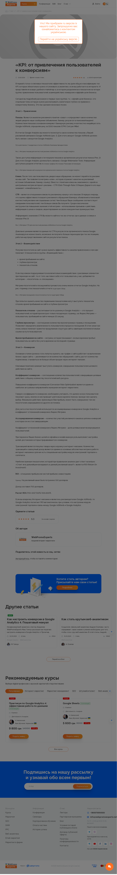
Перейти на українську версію (58, 39)
